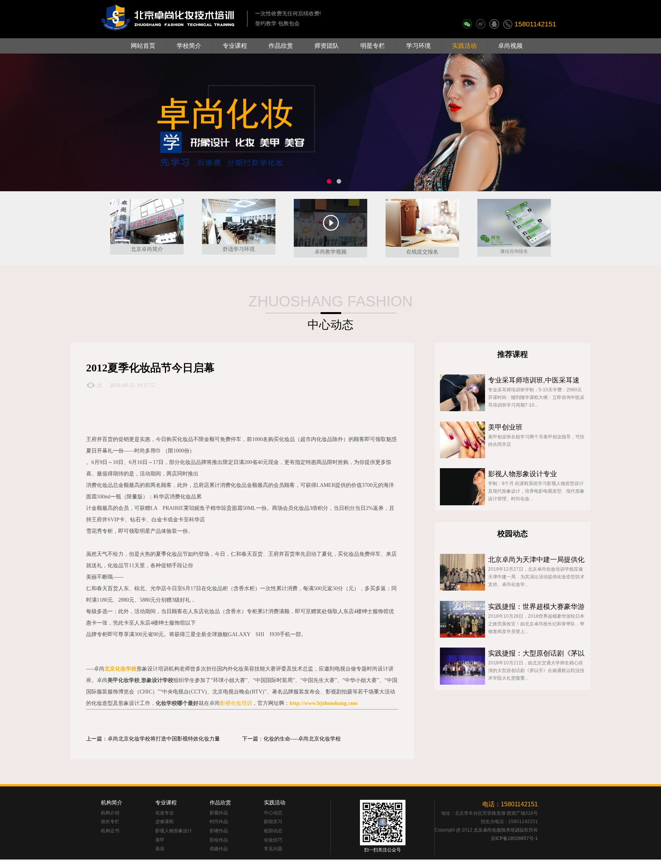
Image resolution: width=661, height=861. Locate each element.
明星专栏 (372, 45)
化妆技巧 (273, 840)
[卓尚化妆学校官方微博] (480, 21)
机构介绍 (110, 813)
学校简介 (189, 45)
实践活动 (464, 45)
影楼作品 (219, 830)
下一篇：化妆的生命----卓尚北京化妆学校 (291, 739)
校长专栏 (110, 821)
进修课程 (164, 821)
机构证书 (110, 830)
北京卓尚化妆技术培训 (496, 830)
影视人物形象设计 (173, 830)
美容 (159, 848)
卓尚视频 (510, 45)
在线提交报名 (422, 252)
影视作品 (219, 813)
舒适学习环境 (239, 249)
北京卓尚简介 (147, 249)
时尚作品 (219, 821)
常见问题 (273, 848)
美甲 (159, 840)
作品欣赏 (281, 45)
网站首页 (143, 45)
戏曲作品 (219, 848)
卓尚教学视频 (330, 252)
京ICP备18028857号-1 (514, 838)
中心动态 (273, 813)
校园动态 (273, 830)
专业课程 (235, 45)
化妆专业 (164, 813)
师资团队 (326, 45)
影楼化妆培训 (236, 703)
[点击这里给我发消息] (494, 21)
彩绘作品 (219, 840)
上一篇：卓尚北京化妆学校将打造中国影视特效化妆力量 (153, 739)
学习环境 (418, 45)
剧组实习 (273, 821)
